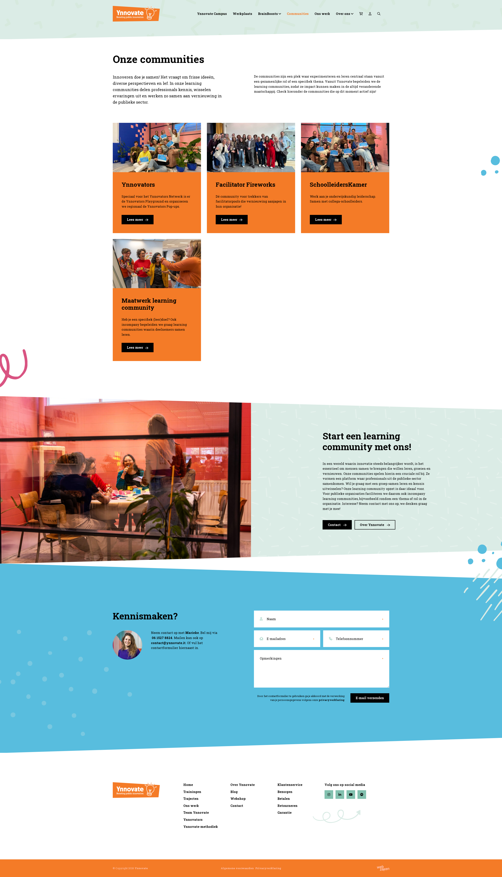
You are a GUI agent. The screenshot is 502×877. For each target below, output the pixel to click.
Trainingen (192, 792)
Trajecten (190, 798)
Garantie (284, 812)
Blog (234, 792)
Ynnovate (141, 868)
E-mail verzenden (370, 698)
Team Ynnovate (196, 812)
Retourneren (287, 806)
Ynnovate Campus (212, 14)
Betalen (283, 798)
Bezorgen (284, 792)
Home (188, 785)
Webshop (238, 798)
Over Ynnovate (372, 525)
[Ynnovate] (145, 14)
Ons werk (322, 14)
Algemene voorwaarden (237, 868)
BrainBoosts (268, 14)
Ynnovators (193, 819)
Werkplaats (242, 14)
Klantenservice (289, 785)
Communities (298, 14)
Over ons (343, 14)
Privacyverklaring (268, 868)
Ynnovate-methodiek (200, 827)
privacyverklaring (332, 699)
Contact (334, 525)
